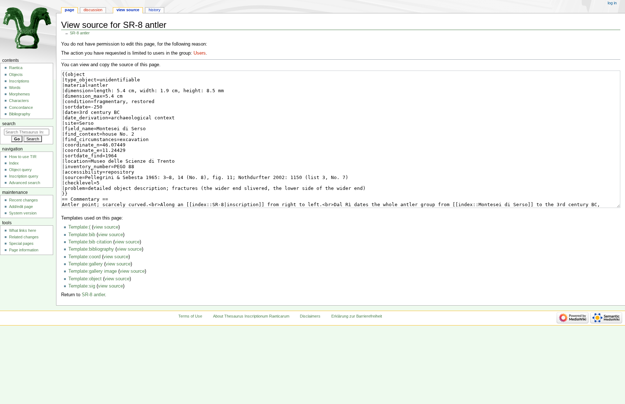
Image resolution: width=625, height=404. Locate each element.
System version (23, 213)
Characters (19, 100)
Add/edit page (21, 206)
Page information (23, 250)
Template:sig (81, 286)
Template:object (85, 278)
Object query (20, 169)
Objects (16, 74)
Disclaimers (310, 316)
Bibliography (19, 114)
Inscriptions (19, 81)
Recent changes (23, 200)
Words (15, 87)
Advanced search (24, 182)
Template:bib (81, 234)
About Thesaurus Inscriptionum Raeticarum (251, 316)
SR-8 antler (80, 33)
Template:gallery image (92, 271)
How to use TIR (23, 156)
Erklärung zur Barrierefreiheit (356, 316)
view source (105, 227)
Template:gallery (85, 264)
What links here (22, 230)
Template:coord (84, 256)
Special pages (21, 243)
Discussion (93, 10)
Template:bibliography (91, 249)
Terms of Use (190, 316)
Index (14, 163)
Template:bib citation (90, 241)
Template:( (79, 227)
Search (9, 124)
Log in (612, 3)
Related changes (24, 237)
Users (200, 53)
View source (127, 10)
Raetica (15, 67)
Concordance (21, 107)
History (155, 10)
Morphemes (19, 94)
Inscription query (23, 176)
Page (69, 10)
